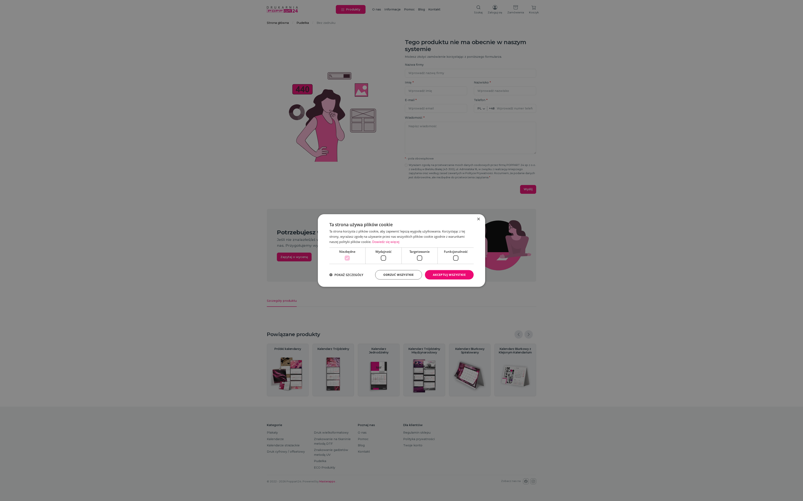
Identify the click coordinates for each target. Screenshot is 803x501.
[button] (346, 275)
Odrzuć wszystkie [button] (398, 275)
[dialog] (401, 250)
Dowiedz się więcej (385, 241)
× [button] (478, 219)
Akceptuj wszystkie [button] (449, 275)
